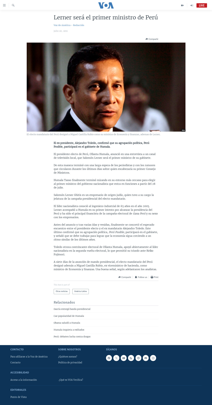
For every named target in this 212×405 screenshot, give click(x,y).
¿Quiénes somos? (67, 356)
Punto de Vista (18, 397)
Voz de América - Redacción (69, 25)
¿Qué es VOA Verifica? (71, 379)
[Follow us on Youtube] (124, 358)
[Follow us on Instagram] (153, 358)
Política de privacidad (70, 362)
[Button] (151, 39)
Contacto (15, 362)
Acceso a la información (23, 379)
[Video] (182, 5)
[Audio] (191, 5)
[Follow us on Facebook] (109, 358)
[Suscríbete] (146, 358)
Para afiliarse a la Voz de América (28, 356)
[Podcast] (138, 358)
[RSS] (131, 358)
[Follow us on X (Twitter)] (116, 358)
